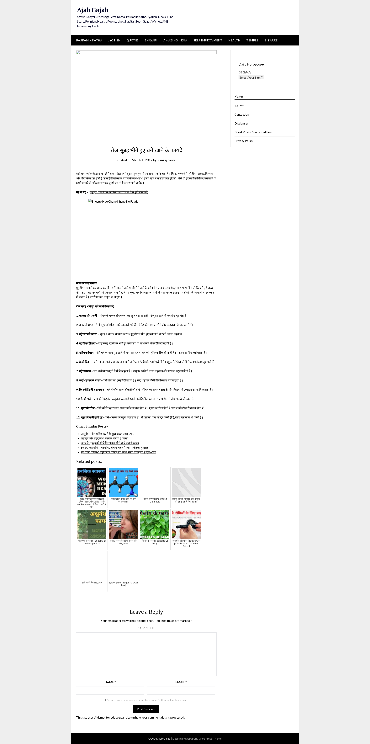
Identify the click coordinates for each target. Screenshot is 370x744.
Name (110, 682)
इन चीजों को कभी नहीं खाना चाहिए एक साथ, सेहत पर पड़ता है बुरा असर (118, 452)
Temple (252, 40)
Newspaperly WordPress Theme (202, 738)
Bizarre (271, 40)
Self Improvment (207, 40)
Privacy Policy (244, 140)
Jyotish (114, 40)
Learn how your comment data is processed (155, 717)
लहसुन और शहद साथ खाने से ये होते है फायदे (104, 438)
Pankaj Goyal (166, 160)
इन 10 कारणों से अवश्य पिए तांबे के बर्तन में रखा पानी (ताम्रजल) (114, 447)
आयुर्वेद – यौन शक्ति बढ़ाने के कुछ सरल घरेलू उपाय (107, 433)
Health (234, 40)
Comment (146, 628)
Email (181, 682)
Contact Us (242, 114)
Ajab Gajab (92, 10)
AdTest (239, 106)
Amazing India (175, 40)
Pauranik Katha (89, 40)
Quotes (133, 40)
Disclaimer (241, 123)
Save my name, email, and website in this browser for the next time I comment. (147, 700)
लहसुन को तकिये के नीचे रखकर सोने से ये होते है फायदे (119, 192)
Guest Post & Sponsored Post (253, 132)
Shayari (151, 40)
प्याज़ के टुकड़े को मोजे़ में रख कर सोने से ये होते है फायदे (110, 443)
